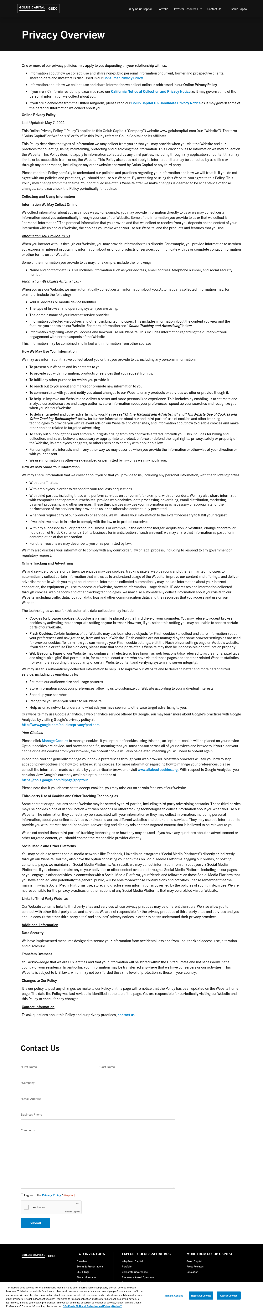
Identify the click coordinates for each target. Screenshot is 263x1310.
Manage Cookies (174, 1295)
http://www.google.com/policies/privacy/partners (61, 724)
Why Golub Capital (140, 9)
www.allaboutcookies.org (158, 769)
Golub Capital (239, 9)
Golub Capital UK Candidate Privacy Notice (166, 102)
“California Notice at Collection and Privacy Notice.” (92, 1306)
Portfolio (162, 9)
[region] (131, 1296)
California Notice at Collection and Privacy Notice (151, 91)
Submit (35, 1222)
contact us (126, 1014)
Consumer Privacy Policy (123, 77)
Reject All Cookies (201, 1295)
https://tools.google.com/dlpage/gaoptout (55, 779)
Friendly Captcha (72, 1211)
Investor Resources (186, 9)
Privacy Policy (51, 1195)
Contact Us (214, 9)
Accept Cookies (228, 1295)
